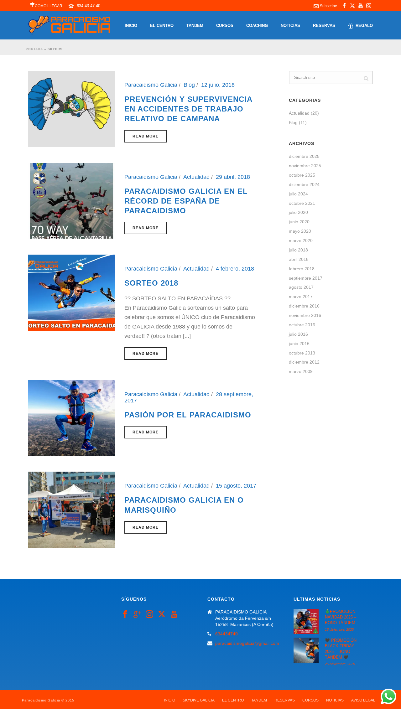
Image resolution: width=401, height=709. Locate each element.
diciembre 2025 (304, 156)
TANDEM (194, 25)
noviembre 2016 (305, 315)
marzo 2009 (301, 371)
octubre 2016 (302, 324)
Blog (189, 85)
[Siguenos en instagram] (149, 614)
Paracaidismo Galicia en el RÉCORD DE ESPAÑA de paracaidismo (186, 201)
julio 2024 (298, 193)
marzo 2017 (301, 296)
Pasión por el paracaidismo (187, 415)
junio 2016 (299, 343)
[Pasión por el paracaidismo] (71, 418)
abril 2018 (299, 259)
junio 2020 (299, 221)
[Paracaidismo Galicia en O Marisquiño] (71, 509)
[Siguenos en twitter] (161, 614)
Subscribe (328, 6)
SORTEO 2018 (151, 283)
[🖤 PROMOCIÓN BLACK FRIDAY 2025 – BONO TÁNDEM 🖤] (306, 650)
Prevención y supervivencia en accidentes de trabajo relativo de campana (188, 109)
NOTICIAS (290, 25)
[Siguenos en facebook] (125, 614)
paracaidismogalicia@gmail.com (247, 643)
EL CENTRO (162, 25)
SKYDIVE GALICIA (199, 700)
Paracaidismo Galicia (150, 85)
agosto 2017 (301, 287)
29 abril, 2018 (233, 177)
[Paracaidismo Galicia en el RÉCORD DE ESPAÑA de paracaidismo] (71, 200)
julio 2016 (298, 334)
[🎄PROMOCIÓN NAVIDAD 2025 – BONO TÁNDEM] (306, 621)
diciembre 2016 (304, 305)
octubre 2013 (302, 352)
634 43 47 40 (88, 5)
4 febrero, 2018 (235, 269)
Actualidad (196, 177)
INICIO (131, 25)
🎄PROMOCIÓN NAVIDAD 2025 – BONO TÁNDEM (340, 617)
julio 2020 (298, 212)
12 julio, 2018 (218, 85)
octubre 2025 (302, 175)
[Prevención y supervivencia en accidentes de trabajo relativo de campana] (71, 108)
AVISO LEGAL (363, 700)
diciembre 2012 (304, 362)
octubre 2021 (302, 203)
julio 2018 (298, 249)
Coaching (257, 25)
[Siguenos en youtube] (174, 614)
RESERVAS (324, 25)
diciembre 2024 (304, 184)
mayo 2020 (300, 231)
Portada (34, 49)
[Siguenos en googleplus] (137, 614)
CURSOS (224, 25)
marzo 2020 (301, 240)
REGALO (364, 25)
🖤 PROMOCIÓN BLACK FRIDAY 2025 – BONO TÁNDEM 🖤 (341, 649)
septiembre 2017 (305, 278)
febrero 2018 (302, 268)
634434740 (226, 633)
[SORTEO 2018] (71, 292)
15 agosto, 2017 (236, 486)
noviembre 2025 (305, 165)
